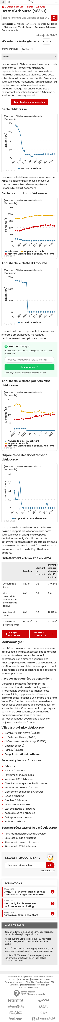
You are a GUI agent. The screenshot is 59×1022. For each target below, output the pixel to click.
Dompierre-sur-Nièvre (25, 24)
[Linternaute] (15, 1006)
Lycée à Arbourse (14, 796)
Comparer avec (10, 49)
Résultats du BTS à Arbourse (20, 846)
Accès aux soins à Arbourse (20, 813)
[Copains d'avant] (15, 1012)
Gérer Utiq (30, 982)
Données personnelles (40, 979)
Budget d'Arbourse (14, 634)
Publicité (49, 977)
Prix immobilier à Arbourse (19, 775)
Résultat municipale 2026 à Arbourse (25, 833)
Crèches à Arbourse (16, 800)
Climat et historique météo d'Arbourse (26, 783)
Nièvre (30, 7)
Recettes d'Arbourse (40, 634)
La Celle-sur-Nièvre (47, 24)
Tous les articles (42, 982)
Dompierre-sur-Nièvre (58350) (22, 733)
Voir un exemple (47, 870)
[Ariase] (15, 1018)
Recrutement (23, 979)
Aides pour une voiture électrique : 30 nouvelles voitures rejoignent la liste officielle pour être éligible (28, 941)
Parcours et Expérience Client (21, 914)
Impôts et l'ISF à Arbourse (19, 779)
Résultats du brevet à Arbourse (22, 842)
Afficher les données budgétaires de (20, 41)
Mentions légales (28, 985)
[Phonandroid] (43, 1018)
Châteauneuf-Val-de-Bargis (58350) (25, 741)
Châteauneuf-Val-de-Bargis (18, 27)
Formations (13, 883)
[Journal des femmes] (15, 1000)
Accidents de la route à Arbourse (23, 787)
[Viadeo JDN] (43, 1012)
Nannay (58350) (14, 750)
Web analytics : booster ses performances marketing (20, 903)
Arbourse (40, 7)
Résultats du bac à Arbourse (20, 838)
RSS (52, 982)
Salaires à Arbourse (15, 770)
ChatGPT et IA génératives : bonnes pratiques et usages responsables (24, 892)
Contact (13, 979)
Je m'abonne (27, 367)
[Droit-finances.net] (43, 1006)
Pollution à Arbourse (16, 821)
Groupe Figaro (43, 985)
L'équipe (28, 977)
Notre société (39, 977)
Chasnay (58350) (14, 745)
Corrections (15, 985)
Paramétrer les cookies (14, 982)
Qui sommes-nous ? (14, 977)
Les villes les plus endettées (29, 102)
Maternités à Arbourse (17, 804)
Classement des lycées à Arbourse (24, 791)
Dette (6, 56)
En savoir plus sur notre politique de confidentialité (25, 373)
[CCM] (43, 1000)
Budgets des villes (15, 7)
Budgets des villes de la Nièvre (22, 754)
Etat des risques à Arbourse (20, 808)
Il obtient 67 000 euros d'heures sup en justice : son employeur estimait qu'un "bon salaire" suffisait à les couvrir (28, 958)
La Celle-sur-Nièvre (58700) (20, 737)
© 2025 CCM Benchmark (29, 987)
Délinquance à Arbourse (18, 817)
